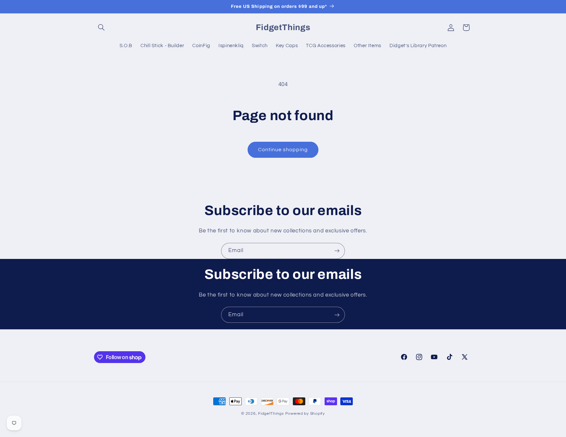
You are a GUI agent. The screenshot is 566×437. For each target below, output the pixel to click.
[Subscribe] (337, 251)
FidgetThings (271, 413)
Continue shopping (283, 149)
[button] (101, 27)
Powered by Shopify (305, 413)
